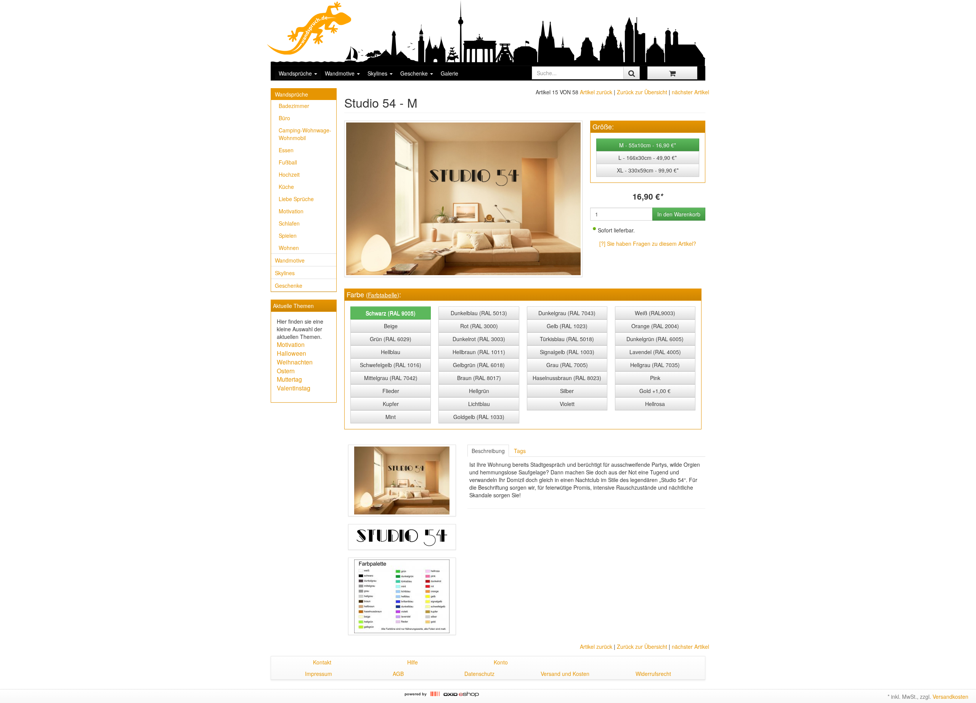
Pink (655, 378)
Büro (284, 118)
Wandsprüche (296, 73)
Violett (567, 404)
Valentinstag (293, 388)
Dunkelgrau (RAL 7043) (567, 313)
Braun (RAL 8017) (479, 378)
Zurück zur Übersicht (642, 92)
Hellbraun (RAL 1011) (479, 352)
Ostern (286, 370)
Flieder (390, 391)
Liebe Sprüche (296, 199)
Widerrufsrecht (653, 673)
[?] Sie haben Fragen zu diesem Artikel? (647, 243)
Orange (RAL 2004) (655, 326)
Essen (286, 150)
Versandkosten (950, 696)
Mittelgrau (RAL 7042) (390, 378)
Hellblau (390, 352)
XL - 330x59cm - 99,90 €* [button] (648, 170)
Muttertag (289, 379)
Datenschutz (479, 673)
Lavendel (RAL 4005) (655, 352)
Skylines (378, 73)
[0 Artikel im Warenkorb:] (672, 72)
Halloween (291, 353)
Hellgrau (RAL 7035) (655, 365)
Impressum (318, 673)
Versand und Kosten (565, 673)
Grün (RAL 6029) (390, 339)
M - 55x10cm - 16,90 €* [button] (647, 145)
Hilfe (412, 662)
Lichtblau (479, 404)
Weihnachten (295, 362)
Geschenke (414, 73)
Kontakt (322, 662)
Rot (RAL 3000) (479, 326)
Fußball (288, 162)
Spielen (288, 235)
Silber (567, 391)
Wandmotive (340, 73)
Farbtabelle (382, 294)
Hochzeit (289, 174)
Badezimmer (294, 106)
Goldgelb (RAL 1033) (478, 417)
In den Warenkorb (678, 214)
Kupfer (391, 404)
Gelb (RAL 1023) (567, 326)
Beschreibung (488, 451)
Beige (391, 326)
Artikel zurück (596, 92)
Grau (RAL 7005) (567, 365)
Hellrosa (655, 404)
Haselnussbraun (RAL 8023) (567, 378)
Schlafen (289, 223)
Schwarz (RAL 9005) (391, 313)
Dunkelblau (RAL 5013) (479, 313)
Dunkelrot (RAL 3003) (479, 339)
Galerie (449, 73)
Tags (520, 451)
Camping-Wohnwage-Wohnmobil (305, 134)
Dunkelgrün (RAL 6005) (655, 339)
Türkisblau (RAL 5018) (567, 339)
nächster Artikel (690, 92)
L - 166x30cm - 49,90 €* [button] (647, 157)
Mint (390, 417)
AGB (398, 673)
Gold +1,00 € (655, 391)
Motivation (291, 211)
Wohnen (289, 248)
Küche (286, 186)
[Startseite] (309, 28)
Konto (501, 662)
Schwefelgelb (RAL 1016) (390, 365)
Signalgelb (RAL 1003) (567, 352)
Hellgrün (479, 391)
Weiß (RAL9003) (655, 313)
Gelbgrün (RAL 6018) (479, 365)
